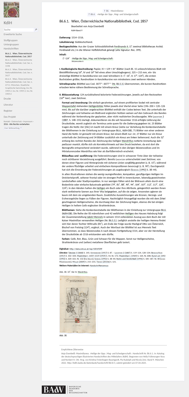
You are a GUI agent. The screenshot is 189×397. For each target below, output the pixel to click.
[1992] (138, 170)
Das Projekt (10, 117)
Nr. (114, 84)
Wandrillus (127, 141)
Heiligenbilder (96, 106)
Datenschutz (17, 122)
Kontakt (7, 122)
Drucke (7, 99)
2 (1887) (123, 253)
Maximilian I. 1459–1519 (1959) (91, 256)
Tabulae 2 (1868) (75, 253)
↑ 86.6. (91, 14)
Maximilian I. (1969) (128, 256)
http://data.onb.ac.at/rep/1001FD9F (86, 249)
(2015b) (103, 262)
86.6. (118, 130)
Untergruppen (11, 44)
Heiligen (101, 188)
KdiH (8, 23)
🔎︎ (36, 30)
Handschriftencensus (99, 266)
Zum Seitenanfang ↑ (13, 128)
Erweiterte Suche (13, 34)
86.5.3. (119, 84)
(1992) (100, 259)
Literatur (8, 105)
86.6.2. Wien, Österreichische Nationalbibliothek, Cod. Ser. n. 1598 (19, 63)
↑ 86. (106, 11)
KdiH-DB (127, 130)
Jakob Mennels (95, 217)
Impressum (28, 122)
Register (8, 111)
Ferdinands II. (121, 46)
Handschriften (11, 49)
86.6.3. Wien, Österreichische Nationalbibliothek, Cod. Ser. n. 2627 (19, 72)
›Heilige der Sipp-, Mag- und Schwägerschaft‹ (92, 58)
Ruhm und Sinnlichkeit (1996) (129, 259)
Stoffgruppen (11, 40)
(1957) (99, 253)
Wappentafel (69, 106)
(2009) (79, 262)
